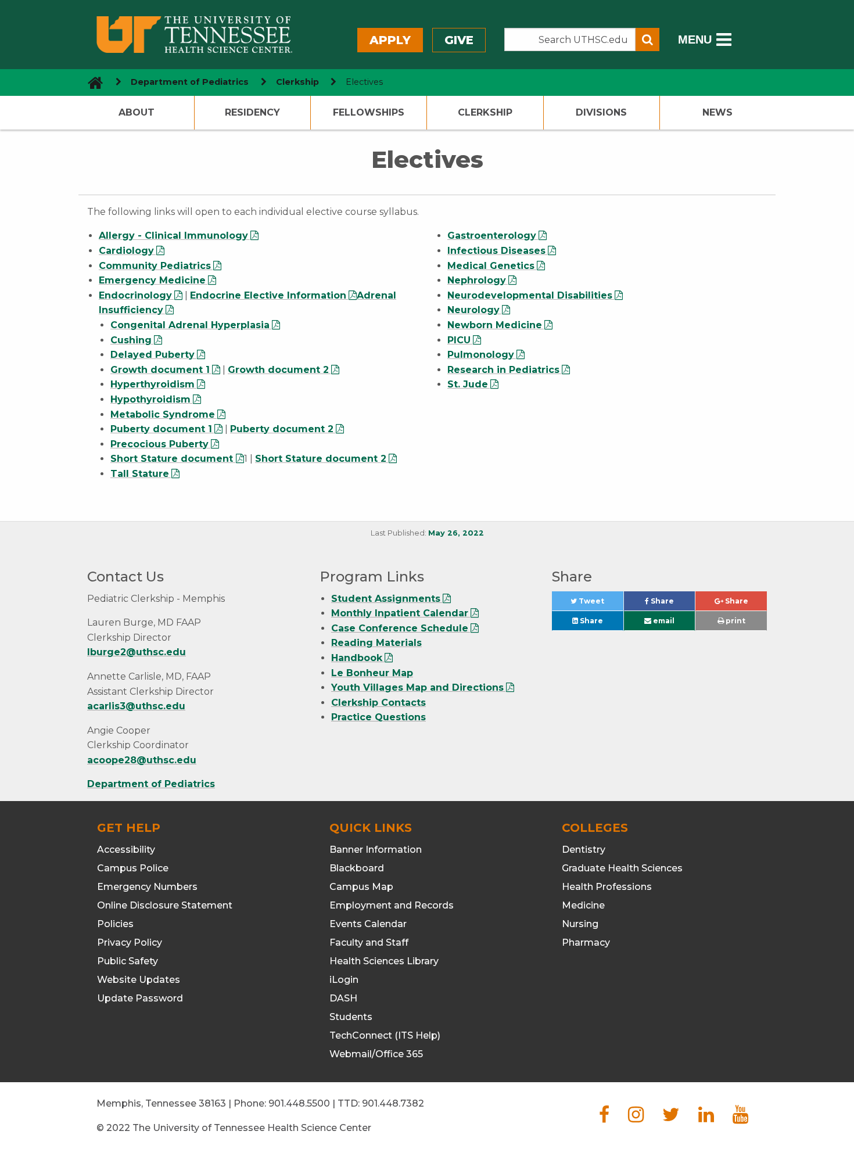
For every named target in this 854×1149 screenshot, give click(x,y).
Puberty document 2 (281, 429)
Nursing (580, 923)
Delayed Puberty (152, 354)
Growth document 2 (278, 369)
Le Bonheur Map (372, 672)
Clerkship (297, 82)
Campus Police (132, 868)
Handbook (356, 657)
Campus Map (361, 886)
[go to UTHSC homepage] (90, 82)
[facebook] (604, 1117)
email (662, 620)
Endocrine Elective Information (268, 295)
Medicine (583, 905)
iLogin (343, 979)
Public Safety (127, 961)
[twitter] (671, 1117)
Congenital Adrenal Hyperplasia (190, 325)
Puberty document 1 (161, 429)
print (734, 620)
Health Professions (607, 886)
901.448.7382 (393, 1103)
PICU (459, 340)
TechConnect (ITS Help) (384, 1035)
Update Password (140, 998)
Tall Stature (139, 473)
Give (458, 40)
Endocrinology (135, 295)
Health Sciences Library (384, 961)
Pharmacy (586, 942)
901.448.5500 (299, 1103)
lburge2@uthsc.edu (136, 652)
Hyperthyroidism (152, 384)
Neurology (473, 309)
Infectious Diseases (496, 250)
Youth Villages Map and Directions (417, 687)
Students (350, 1016)
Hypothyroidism (150, 399)
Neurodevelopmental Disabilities (529, 295)
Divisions (601, 112)
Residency (252, 112)
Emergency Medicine (152, 280)
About (137, 112)
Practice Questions (378, 717)
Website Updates (138, 979)
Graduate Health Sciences (622, 868)
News (717, 112)
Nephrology (476, 280)
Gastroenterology (491, 235)
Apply (390, 40)
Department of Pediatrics (190, 82)
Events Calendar (368, 923)
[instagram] (636, 1117)
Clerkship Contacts (378, 702)
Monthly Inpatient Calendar (399, 613)
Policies (115, 923)
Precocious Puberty (159, 444)
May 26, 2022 (456, 533)
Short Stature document (173, 458)
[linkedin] (706, 1117)
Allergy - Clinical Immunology (173, 235)
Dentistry (583, 849)
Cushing (131, 340)
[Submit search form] (647, 39)
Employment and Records (391, 905)
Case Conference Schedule (399, 628)
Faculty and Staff (368, 942)
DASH (343, 998)
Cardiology (126, 250)
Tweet (600, 604)
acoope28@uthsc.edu (141, 760)
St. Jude (467, 384)
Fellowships (368, 112)
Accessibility (126, 849)
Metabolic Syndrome (162, 414)
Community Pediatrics (155, 265)
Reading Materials (376, 642)
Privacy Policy (129, 942)
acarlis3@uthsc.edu (136, 706)
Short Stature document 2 (320, 458)
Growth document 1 (160, 369)
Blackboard (356, 868)
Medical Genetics (490, 265)
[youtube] (740, 1117)
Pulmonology (480, 354)
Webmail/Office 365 (376, 1054)
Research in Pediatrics (503, 369)
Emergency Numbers (147, 886)
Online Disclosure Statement (164, 905)
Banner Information (375, 849)
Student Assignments (385, 598)
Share (672, 604)
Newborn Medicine (494, 325)
